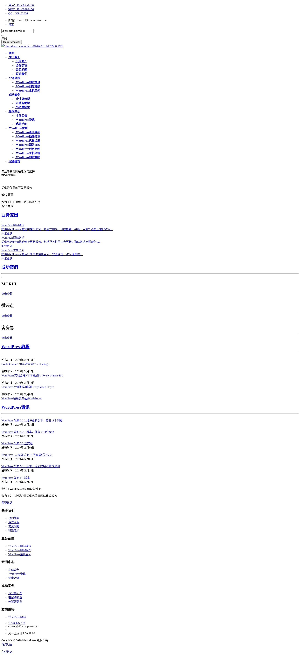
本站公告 (13, 569)
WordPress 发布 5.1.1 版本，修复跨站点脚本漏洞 (30, 466)
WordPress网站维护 (19, 550)
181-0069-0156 (16, 623)
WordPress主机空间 (19, 554)
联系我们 (13, 530)
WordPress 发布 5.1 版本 (15, 477)
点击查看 (6, 293)
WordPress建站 (17, 617)
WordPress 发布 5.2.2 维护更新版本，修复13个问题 (31, 420)
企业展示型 (15, 593)
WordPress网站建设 (19, 546)
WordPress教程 (15, 346)
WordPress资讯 (15, 407)
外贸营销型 (15, 601)
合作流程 (13, 522)
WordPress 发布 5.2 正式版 (17, 443)
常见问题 (13, 526)
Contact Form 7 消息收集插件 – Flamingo (25, 364)
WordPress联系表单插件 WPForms (21, 398)
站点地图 (6, 644)
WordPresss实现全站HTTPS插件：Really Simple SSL (32, 375)
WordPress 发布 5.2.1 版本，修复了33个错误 (27, 431)
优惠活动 (13, 578)
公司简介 (13, 518)
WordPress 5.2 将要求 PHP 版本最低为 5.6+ (26, 454)
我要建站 (6, 502)
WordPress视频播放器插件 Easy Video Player (27, 386)
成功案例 (9, 267)
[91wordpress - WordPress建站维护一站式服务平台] (32, 46)
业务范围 (9, 215)
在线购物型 (15, 597)
